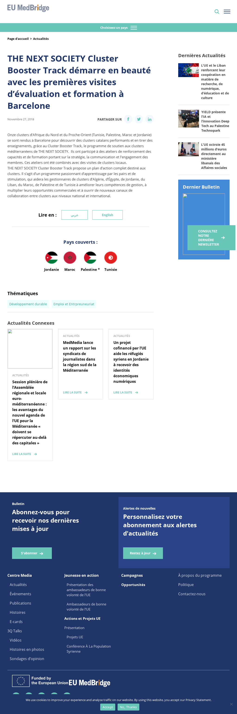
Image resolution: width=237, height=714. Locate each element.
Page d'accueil (18, 39)
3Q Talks (14, 630)
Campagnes (132, 575)
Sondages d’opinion (27, 658)
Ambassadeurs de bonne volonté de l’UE (86, 606)
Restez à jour (140, 553)
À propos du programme (200, 575)
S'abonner (29, 553)
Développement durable (28, 304)
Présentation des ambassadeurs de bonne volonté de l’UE (86, 589)
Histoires (17, 612)
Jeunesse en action (81, 575)
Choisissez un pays (114, 27)
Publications (20, 603)
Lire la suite (21, 454)
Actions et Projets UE (82, 618)
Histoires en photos (27, 649)
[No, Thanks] (231, 704)
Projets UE (75, 637)
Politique (186, 584)
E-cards (16, 621)
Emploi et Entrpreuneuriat (73, 304)
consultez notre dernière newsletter (208, 237)
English (107, 215)
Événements (20, 593)
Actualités (41, 39)
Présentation (74, 627)
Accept (108, 707)
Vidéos (16, 640)
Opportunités (133, 584)
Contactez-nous (192, 593)
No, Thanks (128, 707)
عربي (74, 215)
